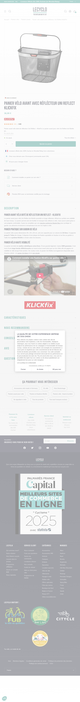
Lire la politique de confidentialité (26, 363)
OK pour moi (56, 369)
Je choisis (40, 369)
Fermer (23, 369)
